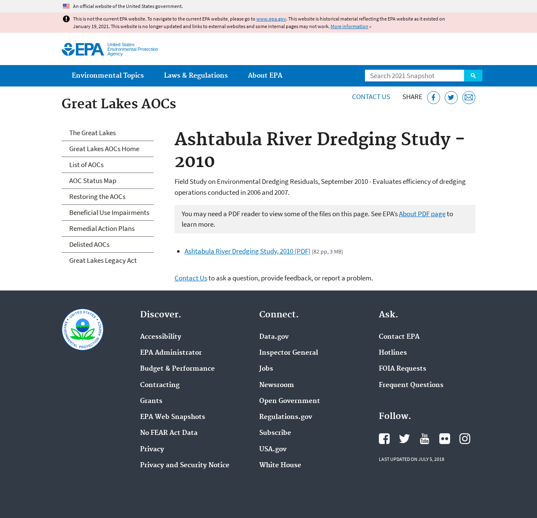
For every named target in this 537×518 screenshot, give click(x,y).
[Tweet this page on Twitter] (451, 97)
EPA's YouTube (424, 438)
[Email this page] (468, 97)
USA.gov (273, 449)
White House (280, 465)
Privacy (152, 449)
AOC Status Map (92, 180)
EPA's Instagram (464, 438)
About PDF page (422, 213)
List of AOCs (86, 164)
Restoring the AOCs (97, 196)
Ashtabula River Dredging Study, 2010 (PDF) (247, 251)
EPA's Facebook (384, 438)
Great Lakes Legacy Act (103, 260)
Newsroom (276, 385)
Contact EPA (399, 337)
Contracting (160, 385)
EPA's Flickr (444, 438)
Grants (151, 401)
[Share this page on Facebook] (433, 97)
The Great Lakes (92, 132)
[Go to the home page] (83, 49)
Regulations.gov (285, 417)
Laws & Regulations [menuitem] (196, 76)
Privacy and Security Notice (184, 465)
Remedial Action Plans (102, 228)
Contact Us (371, 96)
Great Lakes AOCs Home (104, 148)
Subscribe (275, 433)
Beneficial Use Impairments (109, 212)
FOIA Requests (402, 369)
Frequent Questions (411, 385)
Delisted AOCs (89, 244)
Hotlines (393, 353)
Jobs (266, 369)
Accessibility (160, 337)
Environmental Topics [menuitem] (108, 76)
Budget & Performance (177, 369)
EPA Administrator (171, 353)
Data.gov (274, 337)
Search (473, 75)
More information (349, 26)
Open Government (289, 401)
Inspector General (288, 353)
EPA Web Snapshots (172, 417)
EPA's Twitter (404, 438)
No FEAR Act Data (169, 433)
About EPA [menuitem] (265, 76)
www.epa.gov (271, 19)
